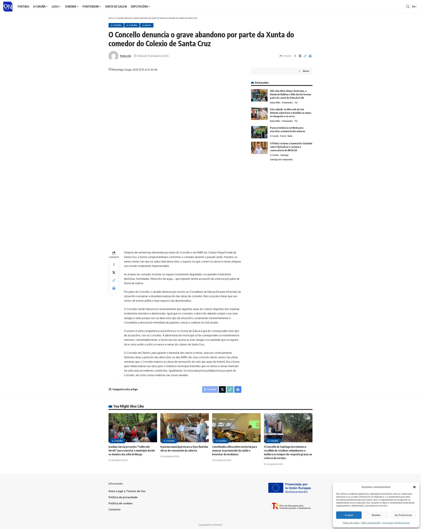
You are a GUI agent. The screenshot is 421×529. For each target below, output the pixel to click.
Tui (295, 102)
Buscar (306, 71)
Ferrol (283, 136)
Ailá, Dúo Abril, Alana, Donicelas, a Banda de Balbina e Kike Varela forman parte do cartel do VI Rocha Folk (290, 94)
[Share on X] (300, 56)
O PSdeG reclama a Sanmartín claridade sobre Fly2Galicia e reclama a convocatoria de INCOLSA (291, 147)
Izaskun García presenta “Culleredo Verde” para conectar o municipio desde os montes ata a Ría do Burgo (132, 450)
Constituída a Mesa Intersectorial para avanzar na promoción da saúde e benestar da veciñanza (234, 450)
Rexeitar (376, 515)
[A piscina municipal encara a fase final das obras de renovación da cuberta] (184, 427)
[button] (414, 487)
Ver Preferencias (403, 515)
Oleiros (146, 25)
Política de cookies (351, 523)
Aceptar (349, 515)
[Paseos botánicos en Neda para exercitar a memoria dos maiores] (259, 132)
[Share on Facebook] (295, 56)
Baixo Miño (275, 102)
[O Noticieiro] (7, 7)
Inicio (111, 18)
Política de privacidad (371, 523)
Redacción (125, 55)
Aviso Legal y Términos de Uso (396, 523)
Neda (289, 136)
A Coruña (116, 25)
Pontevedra (287, 102)
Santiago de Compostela (281, 159)
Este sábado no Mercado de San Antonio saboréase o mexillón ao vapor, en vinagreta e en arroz (291, 113)
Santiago (284, 155)
